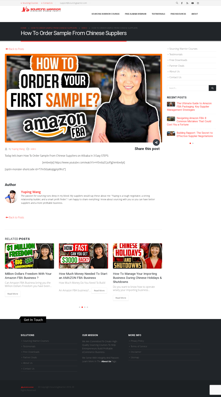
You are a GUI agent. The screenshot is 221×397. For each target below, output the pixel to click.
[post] (171, 104)
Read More (12, 293)
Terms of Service (139, 346)
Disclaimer (136, 351)
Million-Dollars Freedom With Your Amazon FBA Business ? (28, 276)
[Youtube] (192, 3)
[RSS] (187, 3)
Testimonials (158, 13)
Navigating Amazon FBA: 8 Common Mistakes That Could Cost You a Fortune (189, 121)
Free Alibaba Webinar (135, 13)
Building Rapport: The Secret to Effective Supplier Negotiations (195, 134)
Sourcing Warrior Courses (106, 13)
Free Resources (178, 13)
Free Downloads (178, 60)
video (33, 148)
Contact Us (47, 3)
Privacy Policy (137, 340)
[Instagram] (198, 3)
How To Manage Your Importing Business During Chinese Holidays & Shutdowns (137, 278)
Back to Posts (16, 49)
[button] (79, 307)
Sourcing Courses (30, 3)
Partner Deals (176, 65)
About (194, 13)
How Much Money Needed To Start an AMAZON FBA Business (83, 276)
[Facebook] (182, 3)
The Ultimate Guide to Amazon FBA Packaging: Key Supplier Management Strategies (189, 106)
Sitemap (135, 357)
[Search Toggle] (177, 3)
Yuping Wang (18, 148)
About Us (174, 71)
